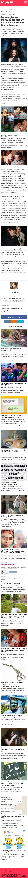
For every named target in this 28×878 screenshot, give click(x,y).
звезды (7, 305)
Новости (16, 9)
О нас (11, 872)
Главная (12, 9)
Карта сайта (4, 872)
